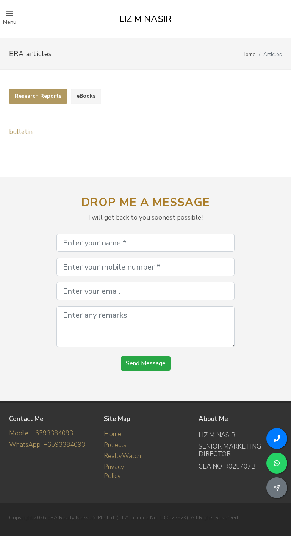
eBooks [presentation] (86, 96)
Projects (115, 445)
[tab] (38, 96)
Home (249, 54)
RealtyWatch (122, 456)
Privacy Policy (114, 471)
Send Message (146, 363)
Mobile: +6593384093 (41, 433)
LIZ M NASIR (145, 19)
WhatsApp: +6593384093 (47, 444)
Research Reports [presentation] (38, 96)
